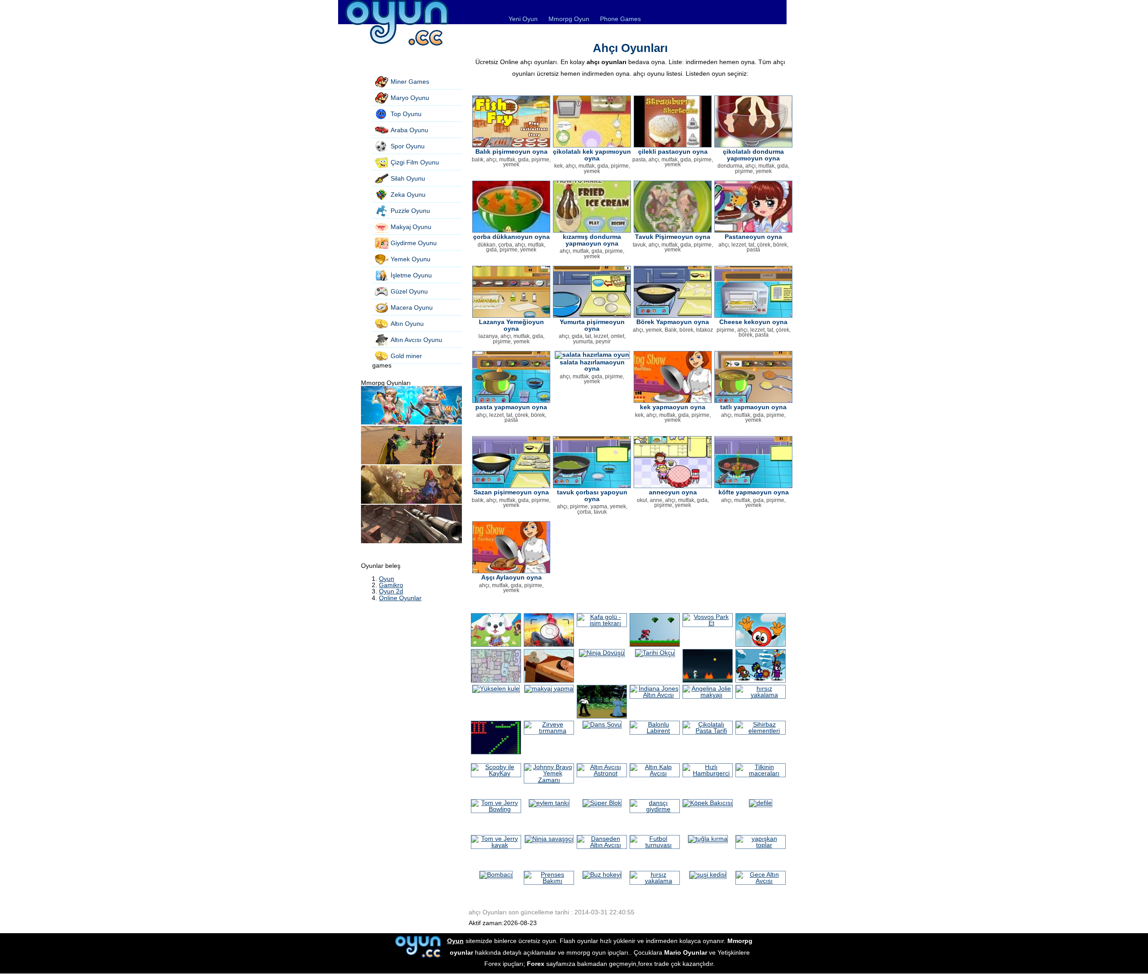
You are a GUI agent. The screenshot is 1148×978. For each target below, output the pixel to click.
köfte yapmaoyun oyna (753, 492)
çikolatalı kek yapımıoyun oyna (592, 154)
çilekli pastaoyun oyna (673, 151)
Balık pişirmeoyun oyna (511, 151)
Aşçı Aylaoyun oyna (511, 577)
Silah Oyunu (408, 178)
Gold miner (406, 355)
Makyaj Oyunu (411, 226)
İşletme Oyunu (411, 275)
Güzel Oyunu (409, 291)
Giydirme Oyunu (414, 243)
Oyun (386, 578)
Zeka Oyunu (408, 194)
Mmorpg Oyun (568, 18)
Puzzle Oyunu (410, 210)
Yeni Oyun (523, 18)
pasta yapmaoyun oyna (511, 407)
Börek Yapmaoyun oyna (672, 321)
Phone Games (620, 18)
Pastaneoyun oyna (753, 236)
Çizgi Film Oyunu (415, 162)
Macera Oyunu (412, 307)
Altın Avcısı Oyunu (416, 339)
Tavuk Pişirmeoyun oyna (672, 236)
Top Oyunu (406, 113)
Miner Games (410, 81)
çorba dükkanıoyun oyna (511, 236)
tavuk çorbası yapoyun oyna (592, 495)
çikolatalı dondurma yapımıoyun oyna (753, 154)
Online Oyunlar (400, 598)
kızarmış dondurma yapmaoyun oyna (592, 240)
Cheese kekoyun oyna (753, 321)
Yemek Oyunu (410, 259)
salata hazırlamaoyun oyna (592, 365)
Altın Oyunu (407, 323)
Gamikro (391, 585)
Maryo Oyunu (410, 97)
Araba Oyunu (409, 130)
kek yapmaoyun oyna (672, 407)
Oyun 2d (391, 591)
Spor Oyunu (408, 146)
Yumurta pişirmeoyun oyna (592, 325)
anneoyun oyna (673, 492)
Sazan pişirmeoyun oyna (511, 492)
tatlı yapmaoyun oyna (753, 407)
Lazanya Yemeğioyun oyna (511, 325)
